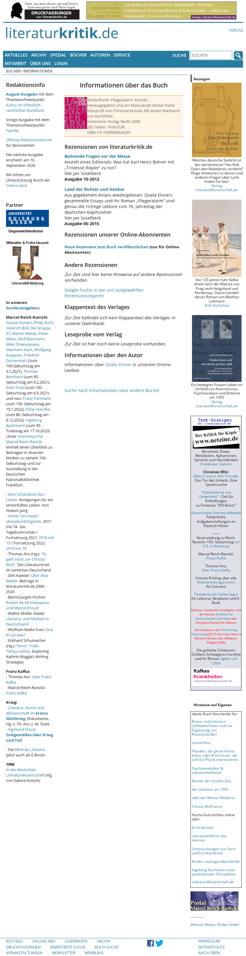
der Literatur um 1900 (210, 789)
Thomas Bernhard (22, 374)
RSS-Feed (14, 941)
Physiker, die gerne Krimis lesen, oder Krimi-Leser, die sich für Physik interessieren (215, 755)
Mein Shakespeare (22, 344)
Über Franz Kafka (216, 570)
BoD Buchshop (217, 305)
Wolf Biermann (31, 339)
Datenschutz (211, 947)
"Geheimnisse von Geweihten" (215, 494)
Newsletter (64, 952)
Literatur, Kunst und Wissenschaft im (27, 713)
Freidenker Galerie (216, 463)
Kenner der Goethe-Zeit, (212, 780)
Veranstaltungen (24, 952)
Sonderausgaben (22, 308)
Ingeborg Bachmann (24, 422)
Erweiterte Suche (68, 947)
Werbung (94, 952)
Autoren (100, 55)
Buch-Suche (106, 947)
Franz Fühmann (37, 398)
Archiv (38, 55)
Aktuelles (16, 55)
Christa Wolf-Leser (207, 806)
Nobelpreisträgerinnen (216, 582)
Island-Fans (201, 742)
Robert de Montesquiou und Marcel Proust (27, 605)
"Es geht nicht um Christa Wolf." (26, 559)
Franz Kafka (16, 693)
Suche (179, 55)
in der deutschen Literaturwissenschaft (25, 772)
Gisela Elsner (118, 364)
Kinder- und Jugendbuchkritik (215, 861)
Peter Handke (38, 409)
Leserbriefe (76, 941)
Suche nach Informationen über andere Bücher (112, 390)
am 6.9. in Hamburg (221, 543)
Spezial (58, 55)
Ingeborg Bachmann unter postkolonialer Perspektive (214, 871)
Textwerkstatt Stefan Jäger (216, 594)
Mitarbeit (15, 63)
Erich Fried (15, 387)
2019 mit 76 (16, 548)
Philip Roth (43, 322)
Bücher (78, 55)
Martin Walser (24, 333)
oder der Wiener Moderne (213, 797)
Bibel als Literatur (30, 749)
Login (61, 63)
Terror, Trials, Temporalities (22, 648)
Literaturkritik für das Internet (209, 837)
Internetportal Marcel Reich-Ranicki (24, 439)
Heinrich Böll (17, 328)
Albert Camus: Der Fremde (215, 475)
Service (122, 55)
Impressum (209, 941)
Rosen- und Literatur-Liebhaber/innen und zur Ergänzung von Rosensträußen (212, 727)
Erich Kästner (203, 827)
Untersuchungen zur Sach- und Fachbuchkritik (214, 850)
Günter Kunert (19, 322)
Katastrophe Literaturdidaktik (215, 512)
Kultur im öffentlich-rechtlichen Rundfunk (25, 107)
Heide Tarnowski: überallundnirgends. (24, 518)
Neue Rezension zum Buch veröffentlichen (106, 247)
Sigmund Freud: (29, 735)
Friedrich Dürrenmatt (23, 357)
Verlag (236, 30)
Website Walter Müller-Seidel (214, 924)
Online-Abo (16, 185)
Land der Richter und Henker (94, 189)
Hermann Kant (19, 349)
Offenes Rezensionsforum (29, 139)
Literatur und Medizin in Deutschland (27, 621)
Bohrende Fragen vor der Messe (97, 156)
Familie (12, 130)
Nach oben (209, 952)
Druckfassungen (23, 947)
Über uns (40, 63)
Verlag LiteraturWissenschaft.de (217, 187)
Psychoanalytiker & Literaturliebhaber (208, 770)
